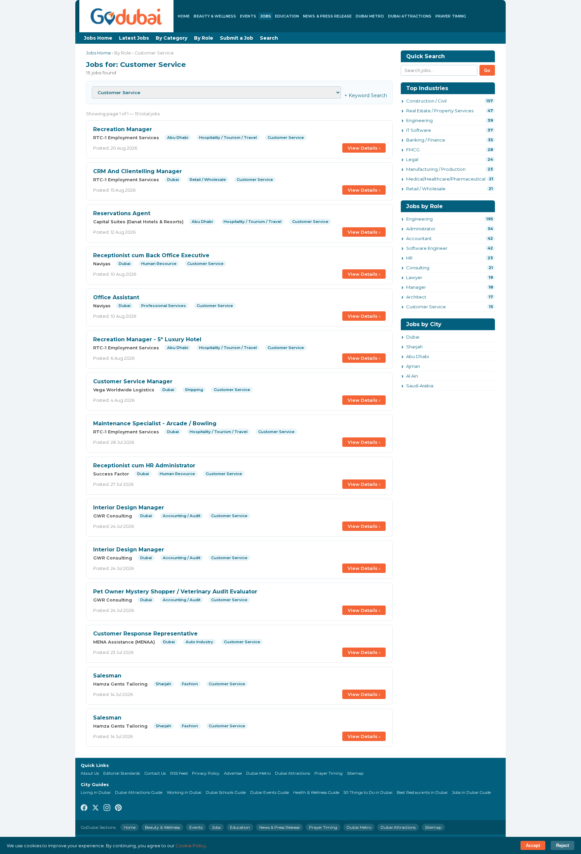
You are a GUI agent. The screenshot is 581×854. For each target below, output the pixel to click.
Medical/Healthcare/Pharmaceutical (446, 179)
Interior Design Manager (128, 507)
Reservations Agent (121, 213)
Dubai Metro (370, 16)
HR (409, 258)
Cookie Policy (191, 845)
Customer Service (426, 306)
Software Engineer (427, 248)
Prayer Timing (450, 16)
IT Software (418, 130)
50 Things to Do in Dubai (368, 792)
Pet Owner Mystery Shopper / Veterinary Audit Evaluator (175, 591)
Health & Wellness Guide (316, 792)
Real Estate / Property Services (439, 110)
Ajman (413, 366)
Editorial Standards (121, 773)
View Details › (364, 148)
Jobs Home (98, 38)
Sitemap (355, 773)
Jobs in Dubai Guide (471, 792)
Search (269, 38)
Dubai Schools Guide (226, 792)
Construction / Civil (426, 101)
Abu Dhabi (417, 356)
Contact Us (155, 773)
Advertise (233, 773)
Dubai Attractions (409, 16)
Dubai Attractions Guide (138, 792)
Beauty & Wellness (215, 16)
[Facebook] (84, 808)
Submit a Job (236, 38)
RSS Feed (179, 773)
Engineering (419, 120)
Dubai (412, 337)
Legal (412, 159)
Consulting (417, 267)
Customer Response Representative (145, 633)
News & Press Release (327, 16)
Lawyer (414, 277)
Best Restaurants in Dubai (422, 792)
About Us (90, 773)
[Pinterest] (118, 808)
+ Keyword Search (365, 95)
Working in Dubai (184, 792)
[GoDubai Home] (126, 16)
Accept (533, 845)
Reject (562, 845)
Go (487, 70)
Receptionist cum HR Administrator (144, 465)
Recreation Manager (122, 129)
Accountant (419, 238)
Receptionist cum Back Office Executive (151, 255)
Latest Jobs (134, 38)
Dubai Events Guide (269, 792)
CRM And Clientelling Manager (137, 171)
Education (287, 16)
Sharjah (414, 346)
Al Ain (412, 376)
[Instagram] (107, 808)
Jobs (265, 16)
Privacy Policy (206, 773)
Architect (416, 297)
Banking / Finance (425, 140)
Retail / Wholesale (426, 188)
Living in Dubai (96, 792)
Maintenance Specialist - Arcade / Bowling (155, 423)
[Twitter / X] (95, 808)
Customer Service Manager (132, 381)
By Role (203, 38)
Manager (416, 287)
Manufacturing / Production (436, 169)
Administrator (420, 228)
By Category (171, 38)
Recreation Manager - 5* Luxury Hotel (147, 339)
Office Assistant (116, 297)
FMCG (413, 149)
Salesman (107, 675)
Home (184, 16)
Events (248, 16)
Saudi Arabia (419, 385)
